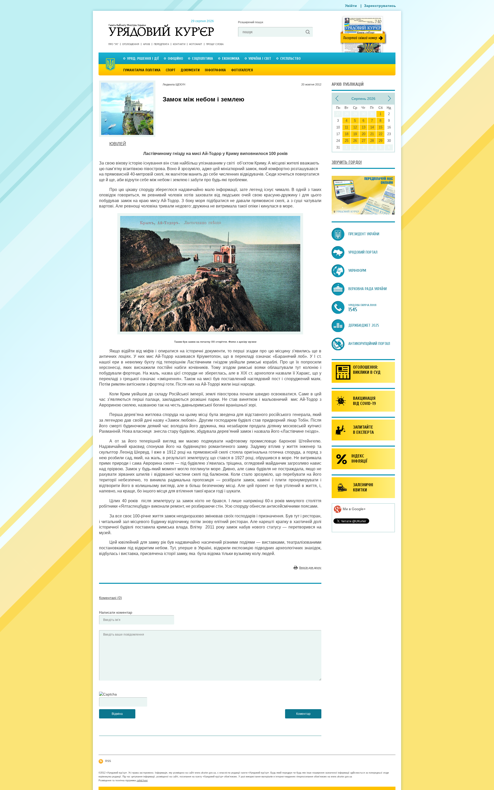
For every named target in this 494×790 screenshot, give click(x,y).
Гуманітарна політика (142, 70)
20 (363, 134)
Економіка (231, 58)
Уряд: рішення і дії (143, 58)
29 (380, 141)
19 (355, 134)
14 (372, 127)
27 (363, 141)
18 (346, 134)
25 (346, 141)
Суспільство (290, 58)
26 (355, 141)
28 (372, 141)
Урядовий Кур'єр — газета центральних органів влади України (161, 25)
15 (380, 127)
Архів (146, 44)
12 (355, 127)
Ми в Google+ (354, 509)
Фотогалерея (242, 70)
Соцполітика (202, 58)
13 (363, 127)
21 (372, 134)
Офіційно (175, 58)
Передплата (161, 44)
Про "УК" (113, 44)
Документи (190, 70)
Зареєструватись (380, 6)
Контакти (179, 44)
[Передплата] (363, 213)
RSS (108, 760)
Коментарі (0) (110, 598)
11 (346, 127)
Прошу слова (215, 44)
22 (380, 134)
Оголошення (130, 44)
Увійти (351, 6)
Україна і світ (260, 58)
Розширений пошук (250, 22)
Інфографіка (215, 70)
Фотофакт (195, 44)
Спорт (170, 70)
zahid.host (142, 780)
